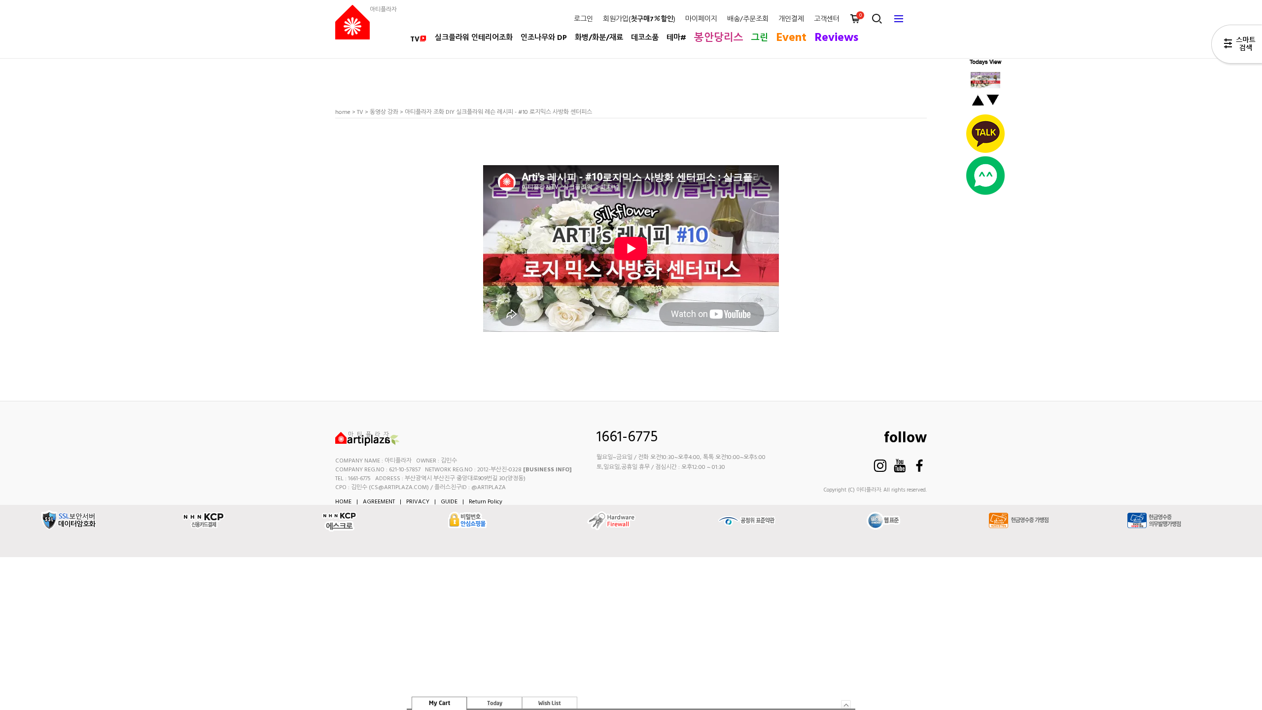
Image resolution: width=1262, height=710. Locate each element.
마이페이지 (701, 20)
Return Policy (485, 502)
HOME (343, 502)
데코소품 (645, 38)
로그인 (583, 20)
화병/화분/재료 (599, 38)
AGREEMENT (379, 502)
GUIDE (449, 502)
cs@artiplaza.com (399, 488)
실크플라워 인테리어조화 (474, 38)
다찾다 (1236, 46)
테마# (676, 38)
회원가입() (639, 20)
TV (415, 39)
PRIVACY (417, 502)
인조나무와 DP (544, 38)
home (343, 112)
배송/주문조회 (748, 20)
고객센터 (827, 20)
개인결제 (791, 20)
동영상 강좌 (384, 112)
